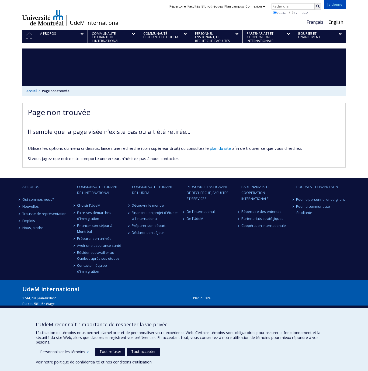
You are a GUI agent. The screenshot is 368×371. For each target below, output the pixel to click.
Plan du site (202, 298)
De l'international (201, 211)
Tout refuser (110, 351)
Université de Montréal (43, 17)
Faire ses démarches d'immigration (94, 215)
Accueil (31, 91)
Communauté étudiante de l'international (98, 189)
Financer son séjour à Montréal (94, 228)
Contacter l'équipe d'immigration (92, 268)
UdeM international (95, 23)
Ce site (281, 13)
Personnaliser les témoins (64, 351)
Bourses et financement (318, 186)
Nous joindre (32, 227)
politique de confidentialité (77, 362)
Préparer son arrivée (94, 238)
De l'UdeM (195, 218)
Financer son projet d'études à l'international (155, 215)
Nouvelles (30, 206)
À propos (30, 186)
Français (315, 22)
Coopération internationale (263, 225)
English (335, 22)
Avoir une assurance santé (99, 245)
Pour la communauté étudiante (313, 209)
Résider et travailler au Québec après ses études (98, 255)
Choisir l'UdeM (88, 205)
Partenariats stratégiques (262, 218)
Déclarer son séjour (148, 232)
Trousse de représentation (44, 213)
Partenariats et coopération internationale (255, 192)
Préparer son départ (149, 225)
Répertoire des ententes (261, 211)
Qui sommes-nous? (38, 199)
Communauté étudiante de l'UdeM (153, 189)
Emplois (28, 220)
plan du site (220, 148)
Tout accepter (143, 351)
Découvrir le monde (148, 205)
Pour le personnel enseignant (320, 199)
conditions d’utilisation (132, 362)
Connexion (253, 6)
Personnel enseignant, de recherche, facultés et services (207, 192)
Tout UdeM (300, 13)
